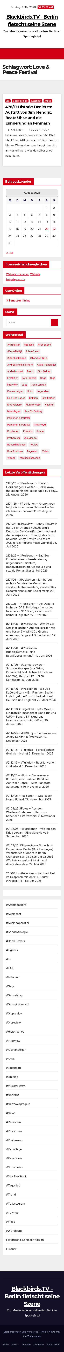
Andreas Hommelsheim (20, 364)
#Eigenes (12, 950)
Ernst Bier (12, 377)
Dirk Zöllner (44, 371)
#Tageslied (13, 1185)
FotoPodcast (29, 377)
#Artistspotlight (16, 905)
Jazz (24, 384)
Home (6, 1344)
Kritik (30, 391)
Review (34, 444)
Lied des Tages (16, 397)
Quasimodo (30, 437)
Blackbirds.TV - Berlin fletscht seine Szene (31, 1296)
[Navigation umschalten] (33, 54)
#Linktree (39, 1344)
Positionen (13, 431)
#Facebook (44, 344)
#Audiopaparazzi (17, 923)
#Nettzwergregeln (18, 1104)
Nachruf (49, 404)
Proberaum (13, 437)
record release (16, 444)
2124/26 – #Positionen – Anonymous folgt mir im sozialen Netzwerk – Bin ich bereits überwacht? (30, 507)
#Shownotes (14, 1167)
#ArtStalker (13, 344)
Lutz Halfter (48, 397)
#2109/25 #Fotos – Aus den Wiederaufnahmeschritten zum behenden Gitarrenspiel (26, 812)
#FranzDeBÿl (14, 351)
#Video (48, 101)
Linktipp (33, 397)
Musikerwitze (33, 404)
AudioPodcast (15, 371)
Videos (11, 457)
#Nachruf (12, 1095)
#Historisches (20, 101)
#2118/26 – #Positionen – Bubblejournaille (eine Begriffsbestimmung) (22, 651)
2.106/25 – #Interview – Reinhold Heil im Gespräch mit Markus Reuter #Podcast (30, 876)
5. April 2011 (16, 130)
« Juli (9, 253)
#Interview (13, 1040)
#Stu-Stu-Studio (16, 1176)
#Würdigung (14, 1230)
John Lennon (38, 384)
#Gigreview (13, 1022)
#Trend (11, 1194)
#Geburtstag (14, 995)
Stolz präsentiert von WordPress (21, 1331)
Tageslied (32, 451)
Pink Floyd (40, 424)
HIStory (11, 1249)
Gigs (52, 377)
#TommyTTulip (38, 357)
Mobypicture (14, 404)
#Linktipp (12, 1077)
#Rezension (14, 1158)
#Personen (13, 1122)
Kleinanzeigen (15, 391)
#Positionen (14, 1131)
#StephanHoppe (16, 357)
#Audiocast (13, 914)
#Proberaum (14, 1140)
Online (18, 300)
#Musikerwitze (15, 1086)
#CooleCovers (15, 941)
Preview (27, 431)
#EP (8, 101)
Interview (12, 384)
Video (45, 451)
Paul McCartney (33, 411)
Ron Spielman (15, 451)
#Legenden (36, 101)
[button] (59, 54)
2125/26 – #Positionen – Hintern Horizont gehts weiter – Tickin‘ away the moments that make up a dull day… (32, 487)
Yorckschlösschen (29, 457)
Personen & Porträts (18, 417)
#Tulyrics (12, 1212)
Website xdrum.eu (17, 274)
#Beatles (29, 344)
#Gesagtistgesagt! (17, 1004)
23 (54, 228)
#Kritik (10, 1058)
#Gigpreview (14, 1013)
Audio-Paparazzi (46, 364)
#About (15, 1344)
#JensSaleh (32, 351)
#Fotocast (12, 977)
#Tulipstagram (15, 1203)
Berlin (30, 371)
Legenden (43, 391)
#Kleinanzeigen (16, 1049)
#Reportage (14, 1149)
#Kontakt (26, 1344)
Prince (40, 431)
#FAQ (9, 968)
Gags (43, 377)
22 (46, 228)
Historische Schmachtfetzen (25, 1239)
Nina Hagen (13, 411)
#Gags (10, 986)
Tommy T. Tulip (39, 130)
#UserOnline (53, 1344)
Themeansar (34, 1336)
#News (10, 1113)
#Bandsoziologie (17, 932)
